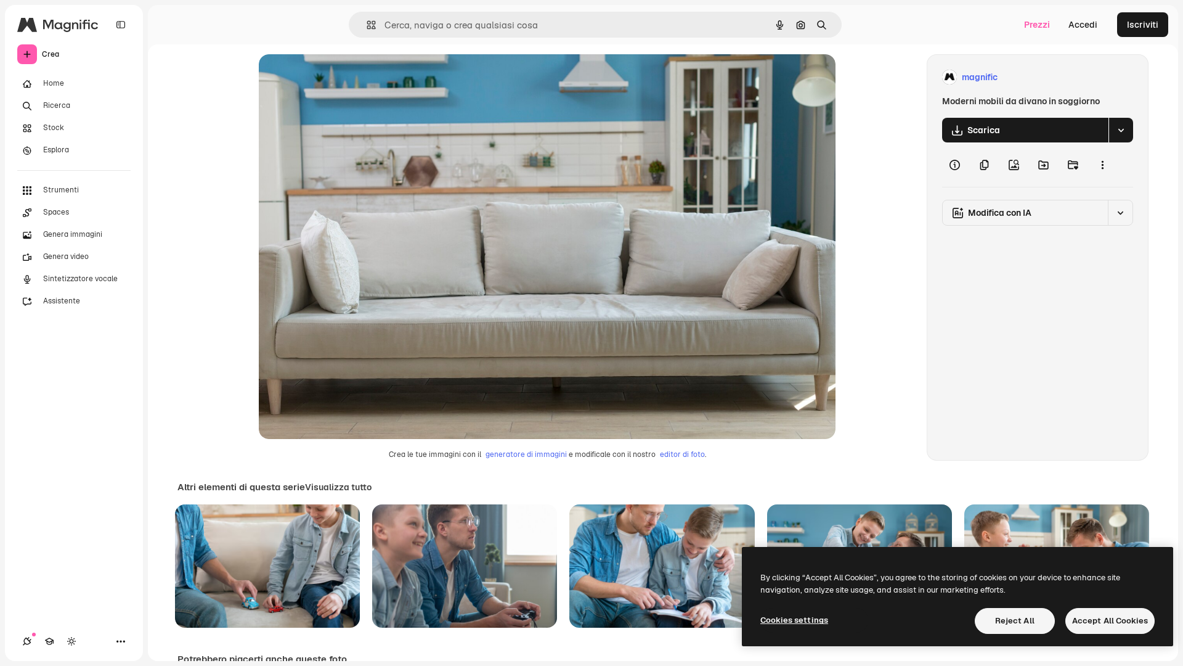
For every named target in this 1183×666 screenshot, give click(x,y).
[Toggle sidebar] (121, 25)
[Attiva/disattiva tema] (71, 641)
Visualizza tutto (338, 487)
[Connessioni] (27, 641)
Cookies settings (794, 620)
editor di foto (682, 454)
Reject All (1015, 620)
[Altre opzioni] (1102, 164)
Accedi (1082, 24)
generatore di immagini (526, 454)
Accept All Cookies (1110, 620)
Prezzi (1037, 24)
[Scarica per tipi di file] (1120, 130)
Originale (340, 77)
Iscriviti (1142, 24)
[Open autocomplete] (366, 25)
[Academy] (49, 641)
